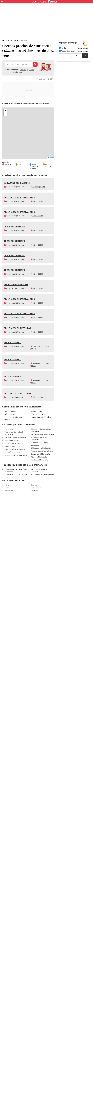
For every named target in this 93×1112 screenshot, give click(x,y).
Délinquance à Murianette (41, 448)
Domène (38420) (38, 187)
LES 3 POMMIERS (12, 342)
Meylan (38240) (36, 411)
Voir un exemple (82, 48)
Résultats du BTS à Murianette (42, 475)
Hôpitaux (34, 491)
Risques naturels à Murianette (42, 434)
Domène (23, 70)
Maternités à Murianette (14, 443)
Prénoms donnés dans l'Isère (42, 451)
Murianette (9, 429)
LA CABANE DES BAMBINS (17, 183)
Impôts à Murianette (12, 452)
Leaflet (51, 158)
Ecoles (7, 488)
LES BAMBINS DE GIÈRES (16, 284)
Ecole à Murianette (12, 440)
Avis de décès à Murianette (15, 449)
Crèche (9, 40)
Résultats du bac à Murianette (16, 475)
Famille (63, 48)
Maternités (9, 491)
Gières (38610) (37, 201)
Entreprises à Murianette (40, 454)
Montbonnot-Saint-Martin (14, 72)
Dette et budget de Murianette (16, 455)
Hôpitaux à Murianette (39, 460)
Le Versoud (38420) (38, 414)
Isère (16, 40)
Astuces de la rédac (68, 51)
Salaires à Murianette (13, 446)
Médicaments (36, 488)
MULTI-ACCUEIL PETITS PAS (17, 328)
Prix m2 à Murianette (39, 457)
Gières (31, 70)
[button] (5, 110)
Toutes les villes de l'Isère (41, 417)
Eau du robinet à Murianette (15, 437)
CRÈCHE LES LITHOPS (14, 226)
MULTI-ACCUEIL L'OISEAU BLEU (19, 197)
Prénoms (8, 485)
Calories (34, 485)
